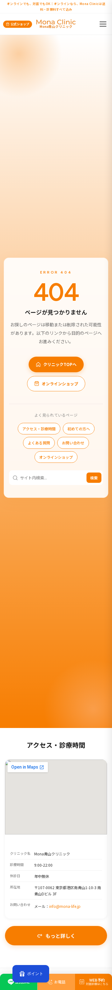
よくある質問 (39, 442)
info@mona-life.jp (65, 906)
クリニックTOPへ (60, 364)
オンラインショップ (60, 384)
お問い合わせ (73, 442)
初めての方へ (79, 428)
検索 (94, 477)
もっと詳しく (60, 935)
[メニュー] (103, 24)
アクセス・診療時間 (39, 428)
